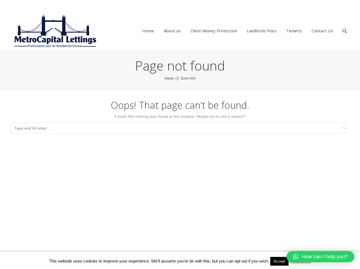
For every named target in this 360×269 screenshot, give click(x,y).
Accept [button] (279, 261)
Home (169, 78)
